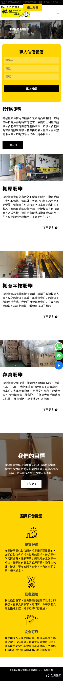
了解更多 (13, 145)
